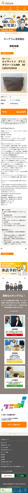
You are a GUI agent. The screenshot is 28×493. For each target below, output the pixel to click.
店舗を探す (10, 9)
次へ (26, 248)
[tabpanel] (14, 268)
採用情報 (3, 457)
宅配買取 (24, 9)
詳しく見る (15, 335)
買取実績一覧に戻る (6, 53)
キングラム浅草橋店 (15, 100)
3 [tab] (14, 278)
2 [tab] (12, 278)
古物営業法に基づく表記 (6, 461)
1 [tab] (9, 278)
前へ (2, 248)
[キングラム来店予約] (14, 268)
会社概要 (3, 459)
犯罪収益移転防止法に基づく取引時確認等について (12, 466)
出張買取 (17, 9)
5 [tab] (18, 278)
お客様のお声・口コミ (6, 445)
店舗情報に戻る (6, 253)
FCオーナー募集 (4, 452)
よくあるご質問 (4, 447)
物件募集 (3, 454)
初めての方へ (4, 442)
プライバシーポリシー (6, 464)
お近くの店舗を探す (14, 425)
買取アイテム (3, 9)
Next (25, 278)
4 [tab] (16, 278)
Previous (3, 278)
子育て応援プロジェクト (6, 450)
